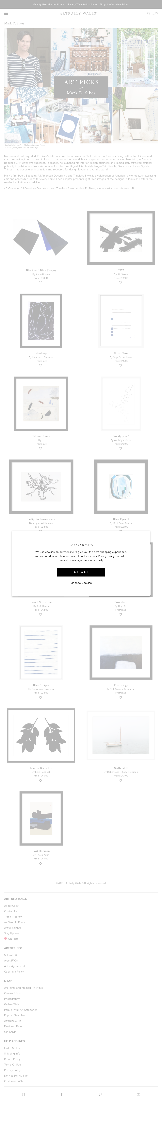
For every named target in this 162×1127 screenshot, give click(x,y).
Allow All (81, 572)
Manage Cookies (81, 582)
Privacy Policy (106, 556)
